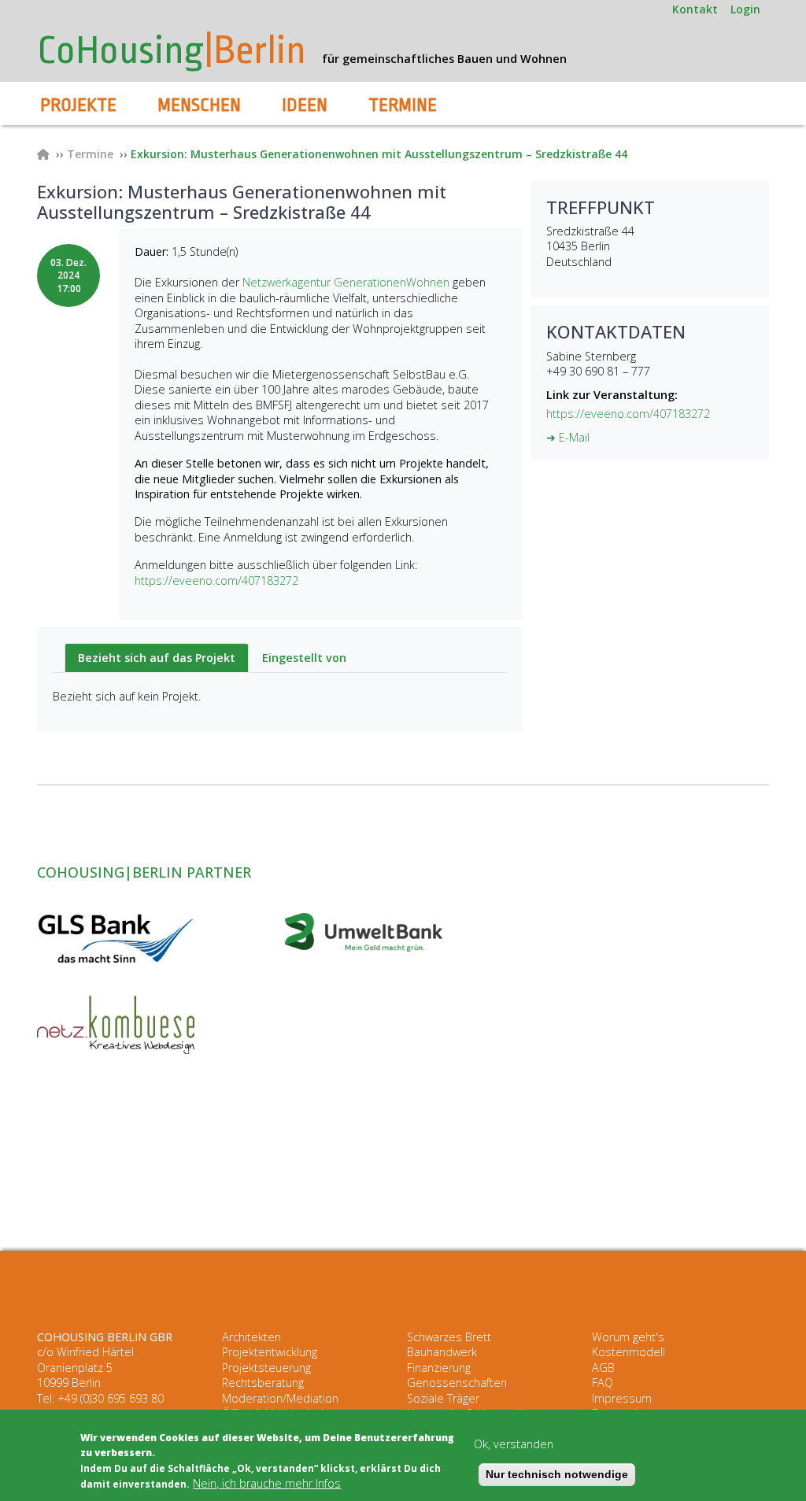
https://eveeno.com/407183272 (216, 580)
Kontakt (695, 9)
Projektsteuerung (266, 1367)
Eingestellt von (304, 657)
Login (745, 9)
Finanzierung (439, 1367)
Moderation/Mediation (280, 1398)
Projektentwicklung (269, 1351)
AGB (603, 1367)
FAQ (602, 1382)
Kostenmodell (628, 1351)
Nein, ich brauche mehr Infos (267, 1483)
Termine (402, 105)
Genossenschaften (457, 1382)
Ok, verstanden (513, 1443)
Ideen (304, 105)
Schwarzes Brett (449, 1336)
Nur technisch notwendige (557, 1474)
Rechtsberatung (263, 1382)
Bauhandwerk (442, 1351)
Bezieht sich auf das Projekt (156, 657)
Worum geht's (628, 1336)
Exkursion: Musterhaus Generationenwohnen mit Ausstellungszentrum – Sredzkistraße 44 (379, 153)
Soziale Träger (443, 1398)
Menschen (199, 105)
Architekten (251, 1336)
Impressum (622, 1398)
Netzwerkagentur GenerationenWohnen (345, 282)
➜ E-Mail (568, 437)
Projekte (78, 105)
